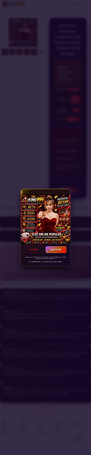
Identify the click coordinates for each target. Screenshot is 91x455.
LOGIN (33, 249)
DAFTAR (56, 249)
